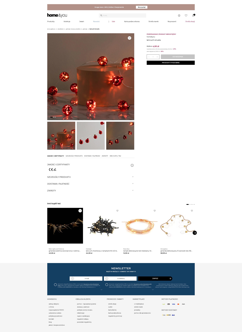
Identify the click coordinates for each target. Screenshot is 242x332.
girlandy (85, 29)
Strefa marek (154, 21)
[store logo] (57, 15)
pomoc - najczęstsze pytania (86, 304)
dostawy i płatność (83, 307)
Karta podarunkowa (131, 21)
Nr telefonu (121, 278)
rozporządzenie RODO (56, 310)
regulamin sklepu (82, 319)
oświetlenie (60, 29)
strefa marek (138, 307)
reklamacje (80, 313)
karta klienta (112, 310)
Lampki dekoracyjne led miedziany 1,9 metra (137, 251)
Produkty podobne (171, 63)
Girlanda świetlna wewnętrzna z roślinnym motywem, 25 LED (65, 251)
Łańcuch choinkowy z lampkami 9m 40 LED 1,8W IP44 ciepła (102, 251)
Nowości (96, 21)
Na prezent (172, 21)
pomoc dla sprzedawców (142, 313)
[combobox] (122, 15)
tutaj (188, 287)
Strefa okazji (190, 21)
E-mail (87, 278)
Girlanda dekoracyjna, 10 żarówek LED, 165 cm (176, 251)
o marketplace (139, 304)
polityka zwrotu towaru (84, 310)
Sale (113, 21)
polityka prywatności (55, 316)
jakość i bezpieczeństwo (57, 325)
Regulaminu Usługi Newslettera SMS (143, 284)
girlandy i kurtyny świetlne (73, 29)
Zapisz (155, 278)
